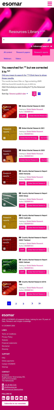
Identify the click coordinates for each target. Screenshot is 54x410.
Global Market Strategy (28, 138)
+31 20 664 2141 (10, 385)
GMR (22, 183)
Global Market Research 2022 (33, 106)
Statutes (5, 340)
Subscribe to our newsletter (15, 403)
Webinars (7, 59)
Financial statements (9, 343)
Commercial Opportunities (13, 389)
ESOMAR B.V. (28, 112)
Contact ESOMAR (8, 364)
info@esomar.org (10, 387)
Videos (18, 59)
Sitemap (5, 367)
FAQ (3, 358)
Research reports (41, 52)
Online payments (8, 361)
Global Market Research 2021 (33, 128)
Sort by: (5, 93)
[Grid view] (39, 93)
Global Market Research (35, 109)
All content (8, 52)
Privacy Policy (7, 337)
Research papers (23, 52)
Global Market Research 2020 (33, 150)
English (22, 116)
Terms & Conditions (9, 334)
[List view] (34, 93)
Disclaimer (6, 346)
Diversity (5, 349)
